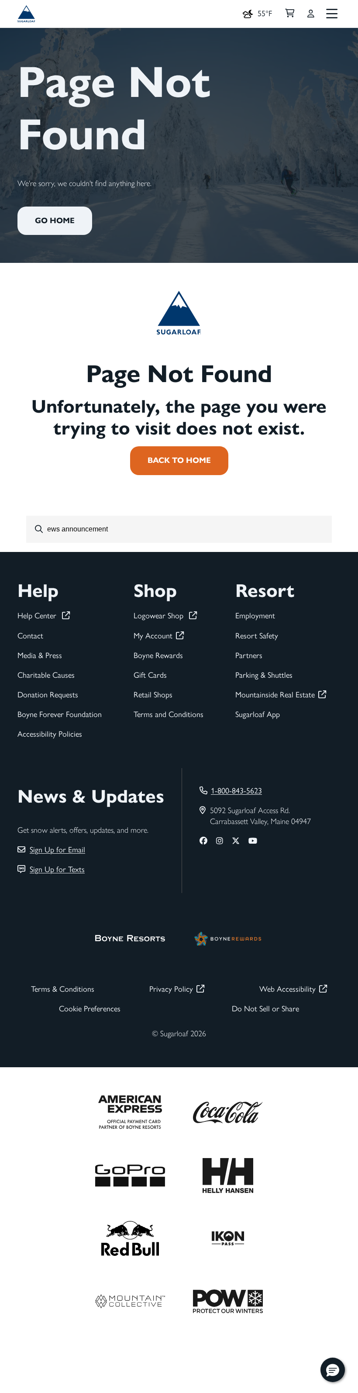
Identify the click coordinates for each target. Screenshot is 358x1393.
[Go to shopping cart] (290, 14)
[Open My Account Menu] (311, 14)
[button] (332, 1370)
